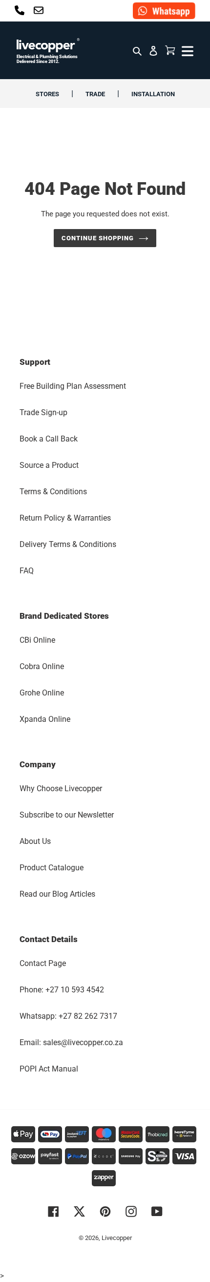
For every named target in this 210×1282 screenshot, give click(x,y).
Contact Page (43, 963)
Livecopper (117, 1237)
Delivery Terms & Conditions (68, 544)
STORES (47, 94)
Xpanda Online (45, 719)
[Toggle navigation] (186, 50)
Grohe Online (42, 692)
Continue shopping (98, 238)
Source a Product (49, 465)
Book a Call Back (49, 438)
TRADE (95, 94)
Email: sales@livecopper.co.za (71, 1042)
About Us (35, 841)
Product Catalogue (52, 867)
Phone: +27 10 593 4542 (62, 989)
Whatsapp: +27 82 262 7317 (68, 1016)
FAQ (27, 570)
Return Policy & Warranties (65, 518)
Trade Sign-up (43, 412)
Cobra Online (42, 666)
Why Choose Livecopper (61, 788)
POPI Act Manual (49, 1068)
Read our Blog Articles (57, 894)
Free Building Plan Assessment (73, 386)
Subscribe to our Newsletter (67, 815)
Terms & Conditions (53, 491)
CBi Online (37, 640)
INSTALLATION (153, 94)
